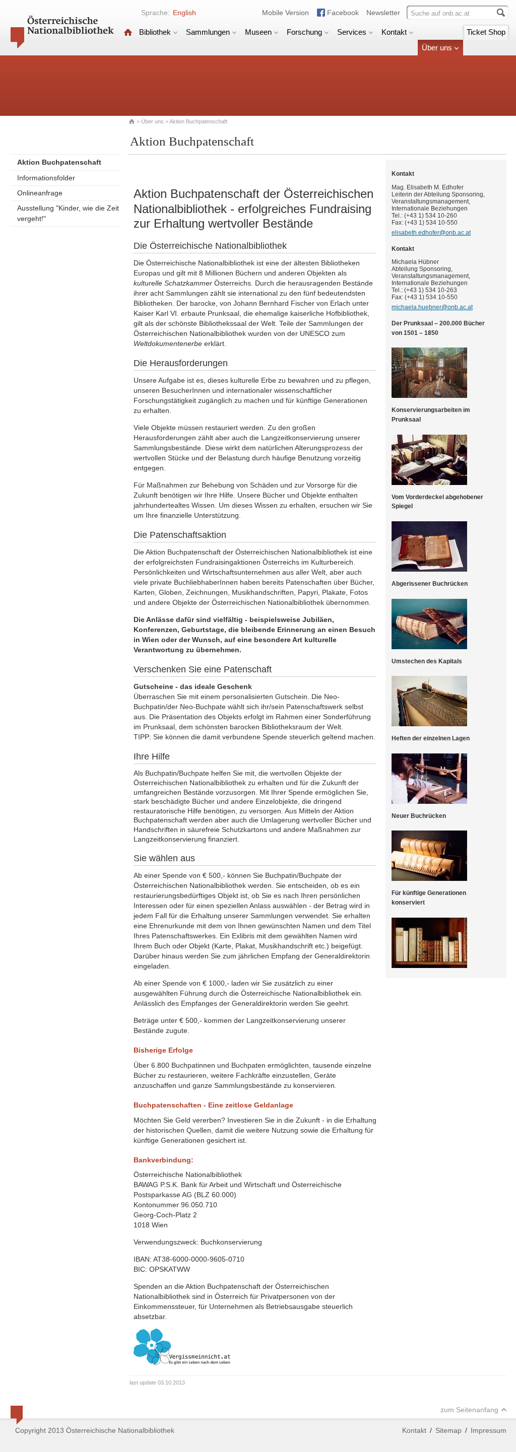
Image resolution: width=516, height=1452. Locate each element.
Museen (258, 32)
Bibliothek (155, 32)
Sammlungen (208, 32)
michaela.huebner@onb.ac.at (432, 307)
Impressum (488, 1430)
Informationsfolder (46, 178)
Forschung (304, 32)
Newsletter (383, 13)
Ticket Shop (486, 32)
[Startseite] (128, 32)
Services (351, 32)
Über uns (437, 47)
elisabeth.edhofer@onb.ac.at (431, 232)
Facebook (343, 13)
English (184, 13)
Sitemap (448, 1430)
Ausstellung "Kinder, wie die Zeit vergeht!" (68, 213)
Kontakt (394, 32)
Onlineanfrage (39, 193)
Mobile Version (285, 13)
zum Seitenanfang (469, 1410)
